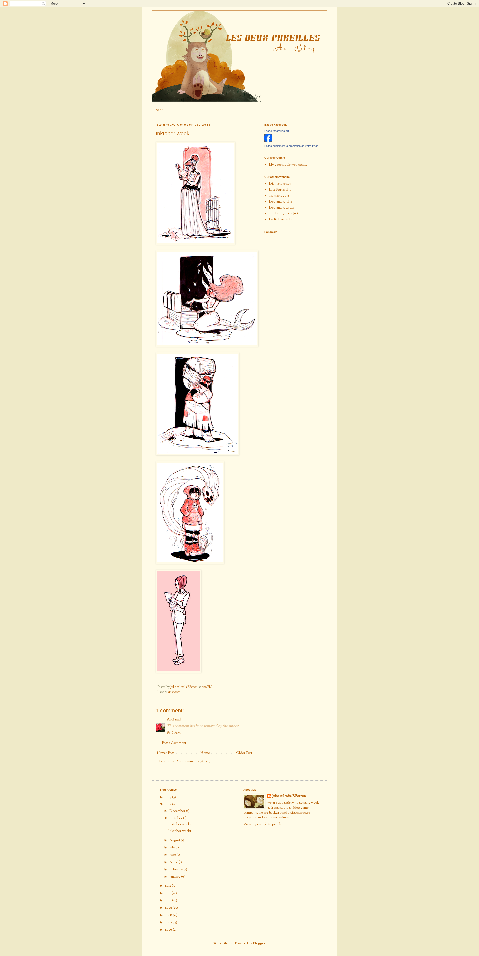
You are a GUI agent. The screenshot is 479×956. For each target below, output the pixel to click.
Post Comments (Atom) (193, 761)
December (177, 811)
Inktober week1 (179, 831)
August (175, 840)
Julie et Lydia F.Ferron (289, 796)
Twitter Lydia (279, 195)
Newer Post (165, 753)
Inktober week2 (179, 824)
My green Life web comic (288, 164)
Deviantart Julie (280, 201)
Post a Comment (174, 743)
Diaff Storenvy (280, 183)
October (176, 818)
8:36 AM (174, 732)
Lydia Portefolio (281, 219)
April (174, 862)
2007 (169, 922)
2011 (168, 893)
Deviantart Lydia (281, 207)
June (173, 854)
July (172, 847)
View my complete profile (262, 824)
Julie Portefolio (280, 189)
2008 (169, 915)
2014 (168, 797)
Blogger (259, 943)
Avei (170, 719)
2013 (168, 804)
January (175, 876)
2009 (169, 907)
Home (159, 110)
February (176, 869)
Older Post (244, 753)
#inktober (173, 692)
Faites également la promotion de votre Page (291, 145)
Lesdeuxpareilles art (276, 130)
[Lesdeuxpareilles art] (268, 141)
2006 (169, 929)
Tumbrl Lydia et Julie (284, 213)
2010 (168, 900)
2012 (168, 885)
